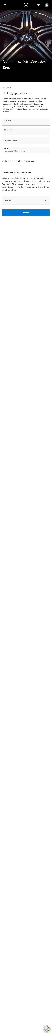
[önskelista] (38, 5)
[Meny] (5, 5)
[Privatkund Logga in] (46, 5)
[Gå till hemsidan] (26, 5)
